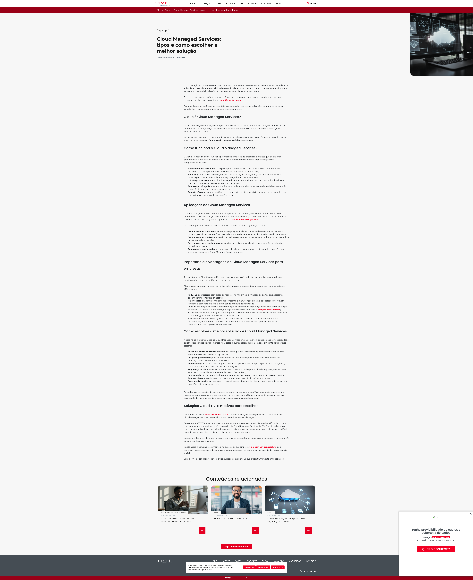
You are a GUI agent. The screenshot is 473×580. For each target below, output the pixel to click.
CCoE (216, 512)
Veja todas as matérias (236, 546)
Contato (311, 561)
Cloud (167, 10)
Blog (159, 10)
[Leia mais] (202, 530)
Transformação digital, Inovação (173, 512)
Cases (238, 561)
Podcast (252, 561)
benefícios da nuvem (231, 100)
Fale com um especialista (263, 447)
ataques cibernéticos (269, 310)
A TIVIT (226, 561)
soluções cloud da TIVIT (218, 414)
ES (315, 4)
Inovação (278, 561)
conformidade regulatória (245, 219)
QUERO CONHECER (436, 549)
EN (311, 4)
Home (214, 561)
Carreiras (295, 561)
